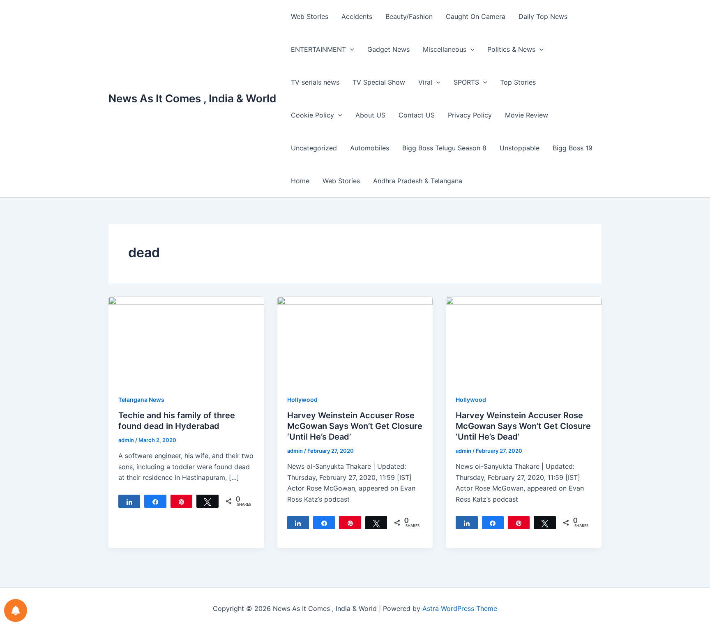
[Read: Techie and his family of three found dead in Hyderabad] (186, 340)
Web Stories (309, 16)
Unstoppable (519, 148)
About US (370, 115)
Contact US (417, 115)
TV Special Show (379, 82)
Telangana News (141, 399)
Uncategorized (314, 148)
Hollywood (302, 399)
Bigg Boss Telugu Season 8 (444, 148)
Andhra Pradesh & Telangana (417, 181)
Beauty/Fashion (409, 16)
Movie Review (526, 115)
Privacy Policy (470, 115)
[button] (350, 49)
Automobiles (369, 148)
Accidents (356, 16)
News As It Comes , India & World (192, 98)
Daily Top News (543, 16)
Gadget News (388, 49)
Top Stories (518, 82)
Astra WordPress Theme (459, 608)
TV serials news (315, 82)
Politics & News (511, 49)
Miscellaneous (444, 49)
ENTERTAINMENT (318, 49)
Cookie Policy (312, 115)
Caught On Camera (475, 16)
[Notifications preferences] (15, 610)
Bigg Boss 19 (572, 148)
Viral (425, 82)
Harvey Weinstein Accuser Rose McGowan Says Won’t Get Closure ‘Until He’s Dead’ (354, 426)
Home (300, 181)
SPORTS (466, 82)
